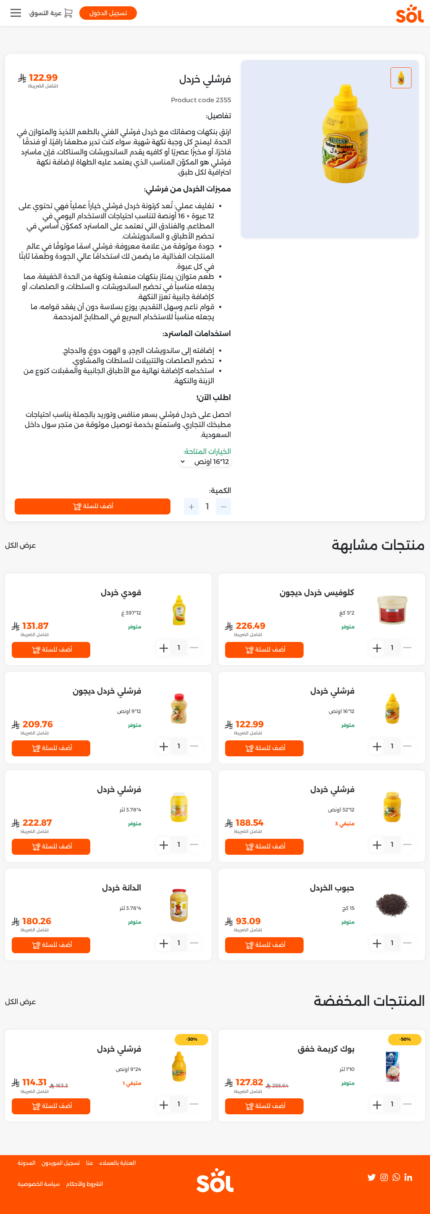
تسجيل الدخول (108, 13)
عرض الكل (20, 545)
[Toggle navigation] (15, 13)
